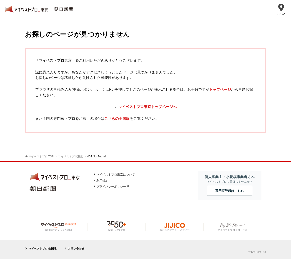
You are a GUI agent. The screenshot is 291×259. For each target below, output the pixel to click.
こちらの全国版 (117, 118)
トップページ (220, 89)
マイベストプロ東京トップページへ (147, 107)
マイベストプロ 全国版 (43, 248)
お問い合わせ (76, 248)
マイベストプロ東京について (115, 174)
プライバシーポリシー (111, 186)
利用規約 (102, 180)
